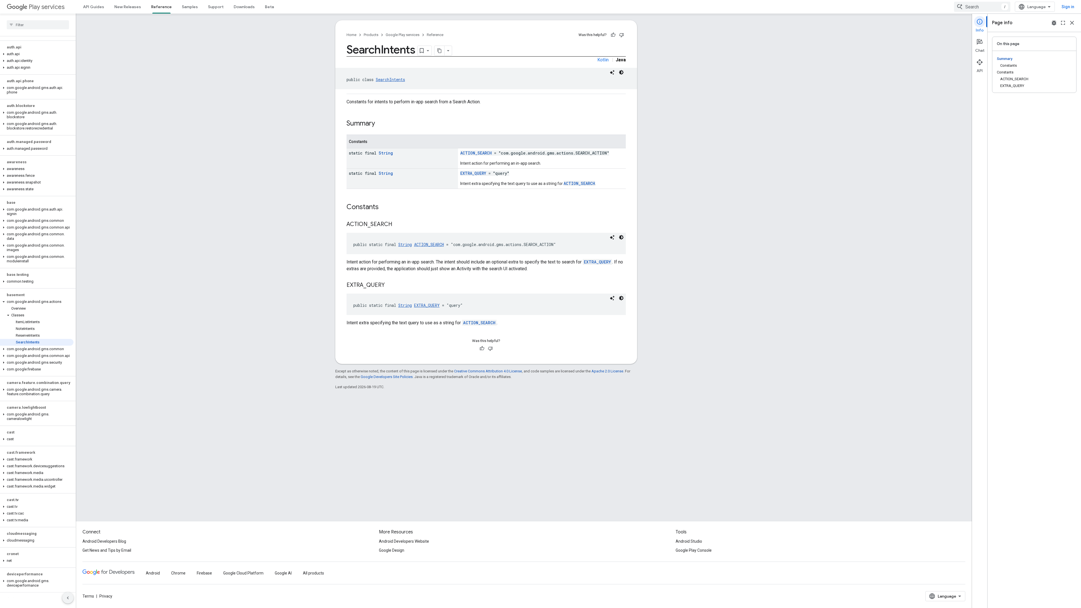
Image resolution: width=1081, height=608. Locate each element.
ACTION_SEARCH (476, 153)
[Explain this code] (612, 72)
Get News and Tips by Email (106, 550)
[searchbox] (38, 24)
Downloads (244, 6)
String (386, 153)
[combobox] (982, 7)
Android (153, 573)
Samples (190, 6)
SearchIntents (390, 79)
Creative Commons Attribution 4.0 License (488, 371)
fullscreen (1063, 22)
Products (371, 35)
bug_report (1054, 22)
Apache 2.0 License (607, 371)
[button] (36, 54)
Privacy (105, 596)
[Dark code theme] (621, 72)
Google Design (391, 550)
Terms (88, 596)
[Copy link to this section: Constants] (384, 207)
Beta (269, 6)
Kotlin (603, 59)
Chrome (178, 573)
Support (216, 6)
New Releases (127, 6)
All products (313, 573)
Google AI (283, 573)
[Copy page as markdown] (439, 50)
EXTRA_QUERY (473, 173)
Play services (46, 7)
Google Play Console (694, 550)
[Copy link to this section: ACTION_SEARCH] (397, 224)
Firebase (204, 573)
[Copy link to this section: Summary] (380, 123)
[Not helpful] (621, 35)
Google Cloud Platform (243, 573)
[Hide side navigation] (67, 597)
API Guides (93, 6)
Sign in (1068, 7)
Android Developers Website (404, 541)
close (1072, 22)
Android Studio (689, 541)
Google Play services (402, 35)
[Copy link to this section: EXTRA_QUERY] (390, 285)
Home (351, 35)
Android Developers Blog (104, 541)
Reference (161, 6)
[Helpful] (613, 35)
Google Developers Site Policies (387, 377)
